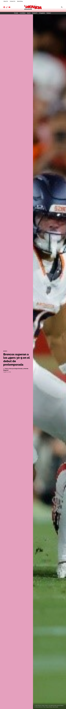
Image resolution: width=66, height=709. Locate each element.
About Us (6, 1)
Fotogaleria (42, 13)
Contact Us (12, 1)
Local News (22, 13)
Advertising (20, 1)
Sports (28, 13)
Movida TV (34, 13)
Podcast (49, 13)
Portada (16, 13)
